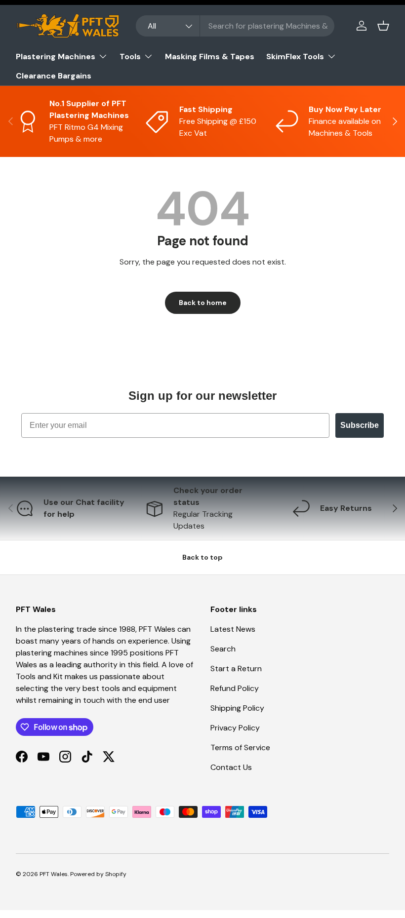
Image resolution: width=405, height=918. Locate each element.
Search (223, 649)
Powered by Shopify (98, 874)
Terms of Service (240, 747)
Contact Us (231, 767)
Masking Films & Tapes (209, 56)
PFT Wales (54, 874)
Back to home (203, 302)
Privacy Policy (235, 728)
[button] (383, 26)
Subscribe (359, 425)
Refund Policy (234, 688)
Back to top (202, 557)
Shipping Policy (237, 708)
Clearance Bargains (53, 76)
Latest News (232, 629)
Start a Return (236, 668)
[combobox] (235, 26)
